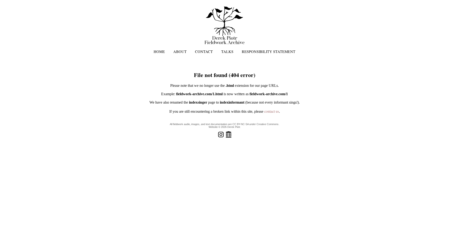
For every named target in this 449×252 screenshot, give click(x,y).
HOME (159, 51)
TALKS (227, 51)
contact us (271, 111)
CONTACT (204, 51)
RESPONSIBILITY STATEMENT (268, 51)
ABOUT (180, 51)
